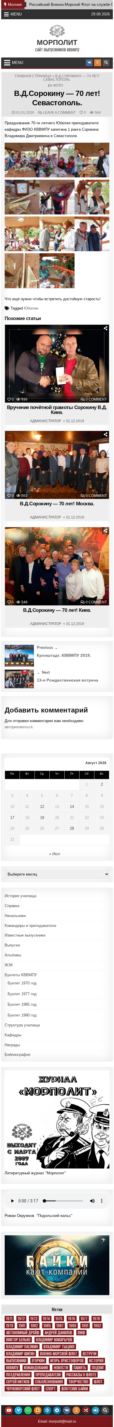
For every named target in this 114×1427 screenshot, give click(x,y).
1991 (85, 1325)
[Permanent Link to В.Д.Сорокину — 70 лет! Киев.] (57, 566)
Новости (61, 1367)
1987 (59, 1325)
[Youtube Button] (9, 1410)
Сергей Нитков (18, 1381)
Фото (58, 85)
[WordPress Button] (47, 1410)
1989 (72, 1325)
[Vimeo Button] (18, 1410)
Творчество (78, 1381)
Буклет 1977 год (22, 994)
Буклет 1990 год (22, 1015)
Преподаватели (48, 1374)
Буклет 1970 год (22, 983)
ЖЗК (9, 965)
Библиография (17, 1054)
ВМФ (81, 1332)
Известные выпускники (25, 935)
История (96, 1360)
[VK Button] (89, 62)
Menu (16, 14)
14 (72, 806)
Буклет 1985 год (22, 1004)
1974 (46, 1318)
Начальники (15, 916)
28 (72, 828)
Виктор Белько (18, 1339)
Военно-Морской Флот (58, 1353)
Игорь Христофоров (67, 1360)
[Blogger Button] (38, 1410)
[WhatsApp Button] (28, 1410)
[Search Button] (106, 62)
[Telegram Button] (57, 1410)
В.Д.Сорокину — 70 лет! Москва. (57, 503)
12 (42, 806)
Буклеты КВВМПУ (21, 975)
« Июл (54, 854)
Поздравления (18, 1374)
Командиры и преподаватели (30, 925)
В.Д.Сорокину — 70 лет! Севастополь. (57, 98)
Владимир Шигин (20, 1353)
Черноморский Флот (23, 1388)
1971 (9, 1318)
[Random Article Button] (86, 1410)
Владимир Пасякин (22, 1346)
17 (12, 817)
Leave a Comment (59, 112)
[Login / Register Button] (95, 1410)
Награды (12, 1045)
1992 (97, 1325)
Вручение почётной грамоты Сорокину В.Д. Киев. (57, 410)
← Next (43, 672)
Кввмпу (12, 1367)
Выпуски (12, 945)
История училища (20, 896)
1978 (96, 1318)
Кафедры (13, 1035)
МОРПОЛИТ (57, 42)
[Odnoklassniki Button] (97, 62)
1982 (34, 1325)
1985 (47, 1325)
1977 (84, 1318)
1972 (21, 1318)
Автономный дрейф (22, 1332)
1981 (22, 1325)
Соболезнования (49, 1381)
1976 (71, 1318)
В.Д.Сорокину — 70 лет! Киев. (57, 610)
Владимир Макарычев (54, 1339)
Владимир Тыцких (59, 1346)
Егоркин (38, 1360)
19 (42, 817)
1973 (33, 1318)
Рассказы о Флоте (81, 1374)
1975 (59, 1318)
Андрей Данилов (58, 1332)
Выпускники (16, 1360)
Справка (12, 906)
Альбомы (13, 955)
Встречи (89, 1353)
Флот (98, 1381)
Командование (36, 1367)
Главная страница (33, 76)
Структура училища (22, 1025)
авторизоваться (18, 727)
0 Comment (96, 399)
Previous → (47, 647)
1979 (9, 1325)
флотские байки (74, 1388)
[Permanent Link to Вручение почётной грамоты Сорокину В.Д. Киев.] (57, 364)
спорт (51, 1388)
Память (80, 1367)
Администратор (45, 421)
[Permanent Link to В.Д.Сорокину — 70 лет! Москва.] (57, 465)
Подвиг (98, 1367)
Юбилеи (31, 308)
